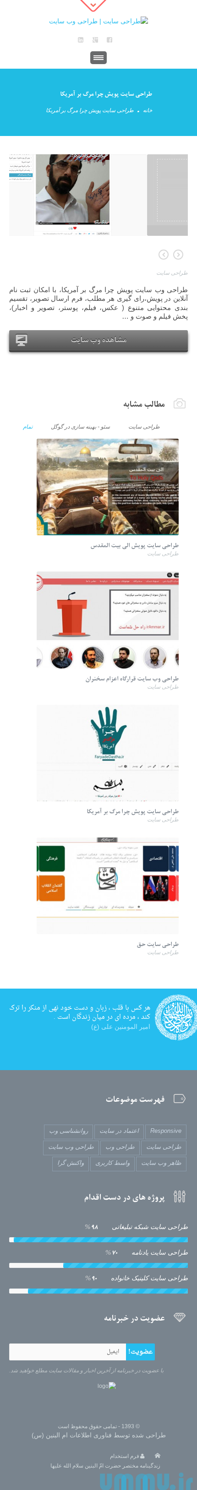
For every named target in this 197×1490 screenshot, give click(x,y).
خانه (147, 110)
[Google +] (95, 39)
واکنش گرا (70, 1162)
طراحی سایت (172, 273)
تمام (28, 427)
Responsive (165, 1130)
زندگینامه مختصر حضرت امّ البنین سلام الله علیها (105, 1466)
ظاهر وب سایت (161, 1162)
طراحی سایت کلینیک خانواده (136, 1278)
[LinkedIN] (80, 39)
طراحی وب (120, 1146)
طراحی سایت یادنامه (146, 1252)
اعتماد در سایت (119, 1130)
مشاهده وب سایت (98, 339)
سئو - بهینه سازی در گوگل (80, 427)
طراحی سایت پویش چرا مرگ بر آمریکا (133, 811)
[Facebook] (110, 39)
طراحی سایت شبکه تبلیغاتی (136, 1227)
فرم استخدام (124, 1456)
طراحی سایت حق (178, 255)
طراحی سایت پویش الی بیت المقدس (134, 545)
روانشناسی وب (68, 1130)
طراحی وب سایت (71, 1146)
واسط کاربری (112, 1162)
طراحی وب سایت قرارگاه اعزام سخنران (164, 255)
